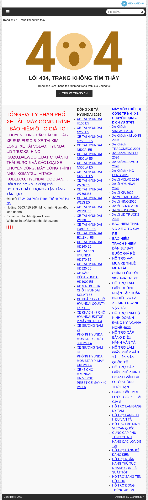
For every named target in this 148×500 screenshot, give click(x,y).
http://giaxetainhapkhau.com (38, 220)
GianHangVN (137, 497)
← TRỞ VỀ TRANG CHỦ (74, 93)
